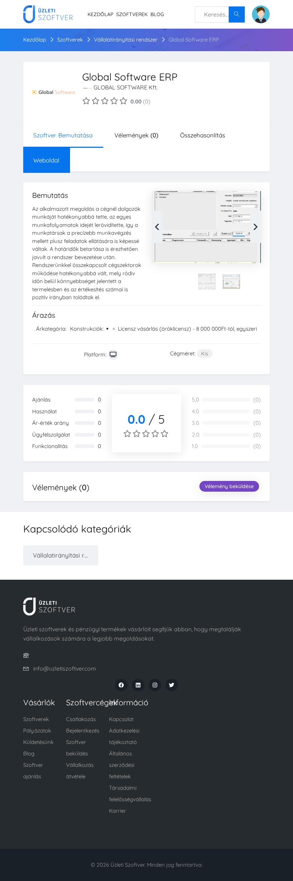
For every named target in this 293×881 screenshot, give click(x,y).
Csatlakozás (81, 719)
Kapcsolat (121, 719)
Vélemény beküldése (229, 486)
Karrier (117, 810)
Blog (157, 14)
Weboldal (46, 160)
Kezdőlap (100, 14)
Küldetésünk (38, 742)
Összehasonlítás (202, 135)
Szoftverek (132, 14)
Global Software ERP (194, 39)
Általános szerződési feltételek (121, 765)
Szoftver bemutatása (63, 135)
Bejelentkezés (82, 730)
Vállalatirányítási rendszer (126, 39)
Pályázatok (37, 730)
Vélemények (136, 135)
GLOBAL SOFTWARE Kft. (126, 87)
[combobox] (220, 14)
